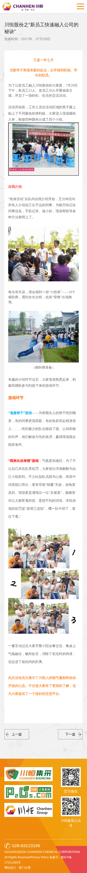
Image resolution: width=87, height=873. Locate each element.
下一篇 (70, 734)
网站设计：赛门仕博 (17, 867)
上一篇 (17, 734)
